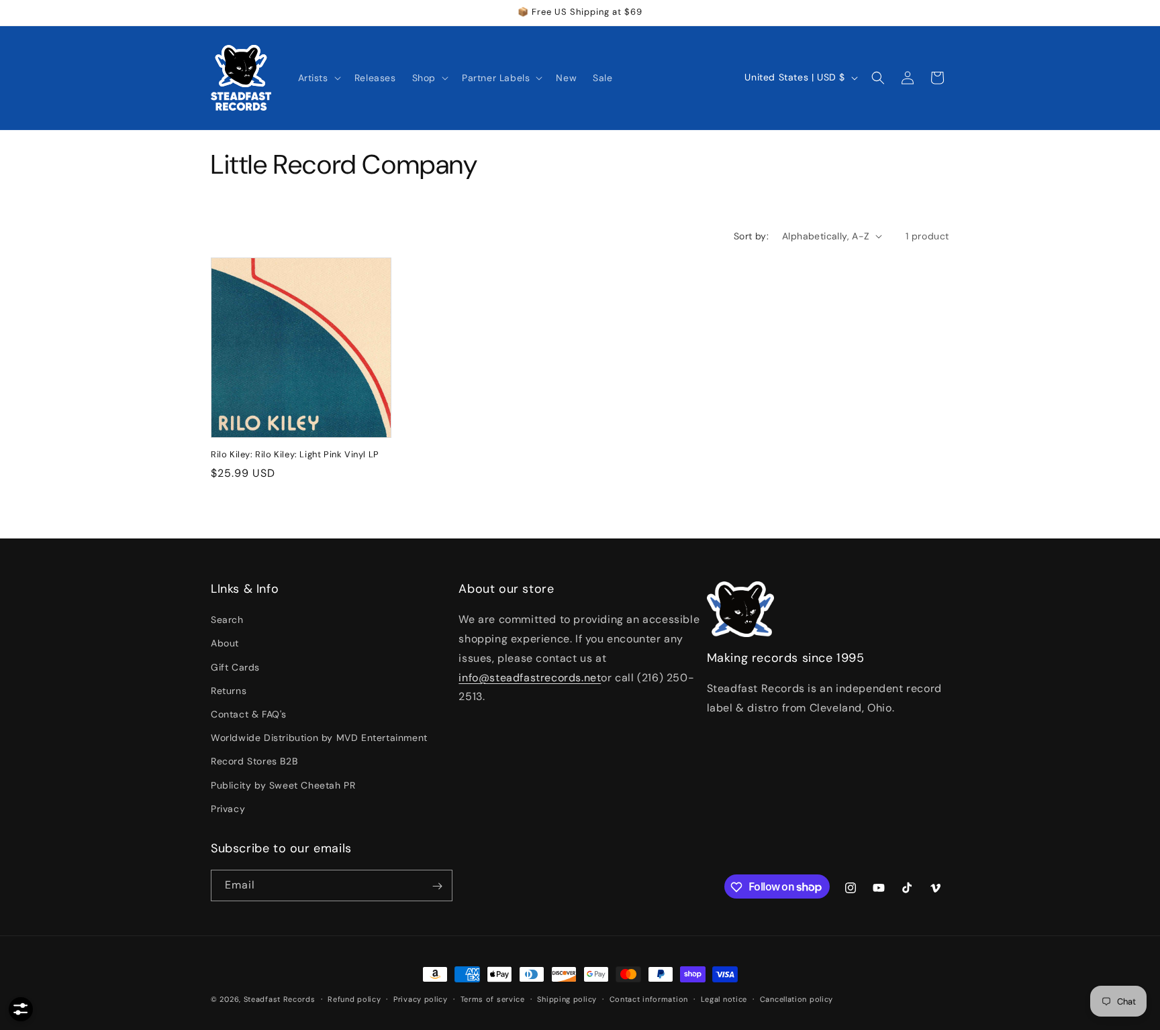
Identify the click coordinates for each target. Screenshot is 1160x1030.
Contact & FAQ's (249, 714)
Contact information (649, 998)
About (225, 644)
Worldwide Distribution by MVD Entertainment (319, 738)
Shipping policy (567, 998)
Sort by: (751, 236)
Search (227, 620)
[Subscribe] (437, 886)
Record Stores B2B (254, 762)
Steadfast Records (280, 999)
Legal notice (724, 998)
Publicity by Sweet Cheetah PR (283, 785)
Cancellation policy (796, 998)
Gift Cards (235, 667)
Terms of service (493, 998)
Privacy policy (420, 998)
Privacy (228, 809)
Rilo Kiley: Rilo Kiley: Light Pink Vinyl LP (295, 454)
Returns (228, 691)
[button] (318, 78)
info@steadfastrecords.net (529, 678)
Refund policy (354, 998)
